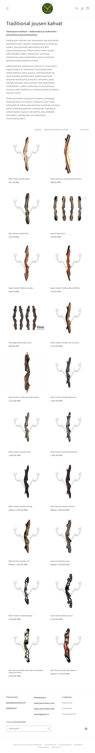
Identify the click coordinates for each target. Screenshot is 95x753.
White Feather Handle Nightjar (20, 616)
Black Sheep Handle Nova (19, 233)
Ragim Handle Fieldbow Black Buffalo (65, 288)
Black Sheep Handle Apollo (19, 179)
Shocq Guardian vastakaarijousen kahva (65, 179)
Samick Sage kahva (57, 233)
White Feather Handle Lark (19, 561)
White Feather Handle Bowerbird (63, 397)
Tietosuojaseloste (69, 714)
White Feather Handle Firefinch (62, 506)
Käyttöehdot (78, 745)
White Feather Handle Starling (20, 506)
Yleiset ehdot (67, 703)
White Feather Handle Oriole (20, 452)
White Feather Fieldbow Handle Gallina (24, 397)
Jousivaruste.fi (23, 745)
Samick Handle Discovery (60, 561)
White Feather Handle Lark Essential (64, 343)
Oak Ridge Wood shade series (20, 343)
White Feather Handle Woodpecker (64, 452)
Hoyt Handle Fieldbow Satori (61, 616)
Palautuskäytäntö (50, 745)
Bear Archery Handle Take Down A (63, 670)
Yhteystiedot (67, 708)
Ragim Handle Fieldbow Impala (21, 288)
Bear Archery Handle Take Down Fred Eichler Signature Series (26, 671)
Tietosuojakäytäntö (65, 745)
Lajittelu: (38, 129)
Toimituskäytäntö (43, 747)
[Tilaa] (48, 729)
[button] (7, 8)
